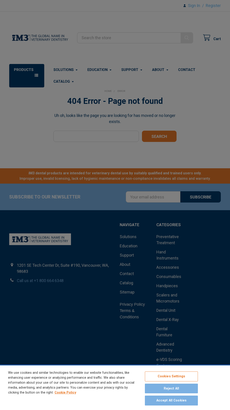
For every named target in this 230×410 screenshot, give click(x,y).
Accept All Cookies (171, 400)
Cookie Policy (65, 392)
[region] (115, 387)
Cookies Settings (171, 376)
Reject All (171, 388)
